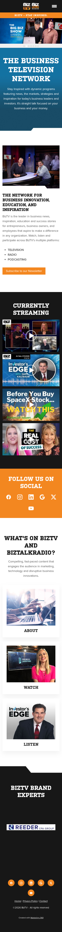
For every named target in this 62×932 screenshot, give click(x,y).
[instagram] (20, 497)
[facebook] (9, 497)
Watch (31, 687)
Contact (43, 901)
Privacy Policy (30, 901)
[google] (42, 497)
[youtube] (31, 508)
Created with (31, 917)
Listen (31, 744)
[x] (54, 497)
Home (18, 901)
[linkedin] (31, 497)
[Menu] (54, 6)
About (31, 630)
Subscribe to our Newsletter (24, 271)
